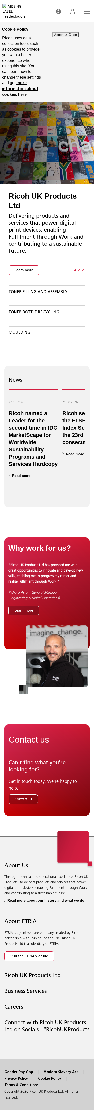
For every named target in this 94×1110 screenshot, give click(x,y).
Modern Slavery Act (60, 1072)
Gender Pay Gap (18, 1072)
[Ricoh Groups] (59, 11)
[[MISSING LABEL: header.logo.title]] (13, 11)
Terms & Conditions (21, 1085)
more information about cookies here (20, 89)
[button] (75, 270)
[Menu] (87, 11)
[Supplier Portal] (73, 11)
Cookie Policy (49, 1079)
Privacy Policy (16, 1079)
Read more (21, 476)
